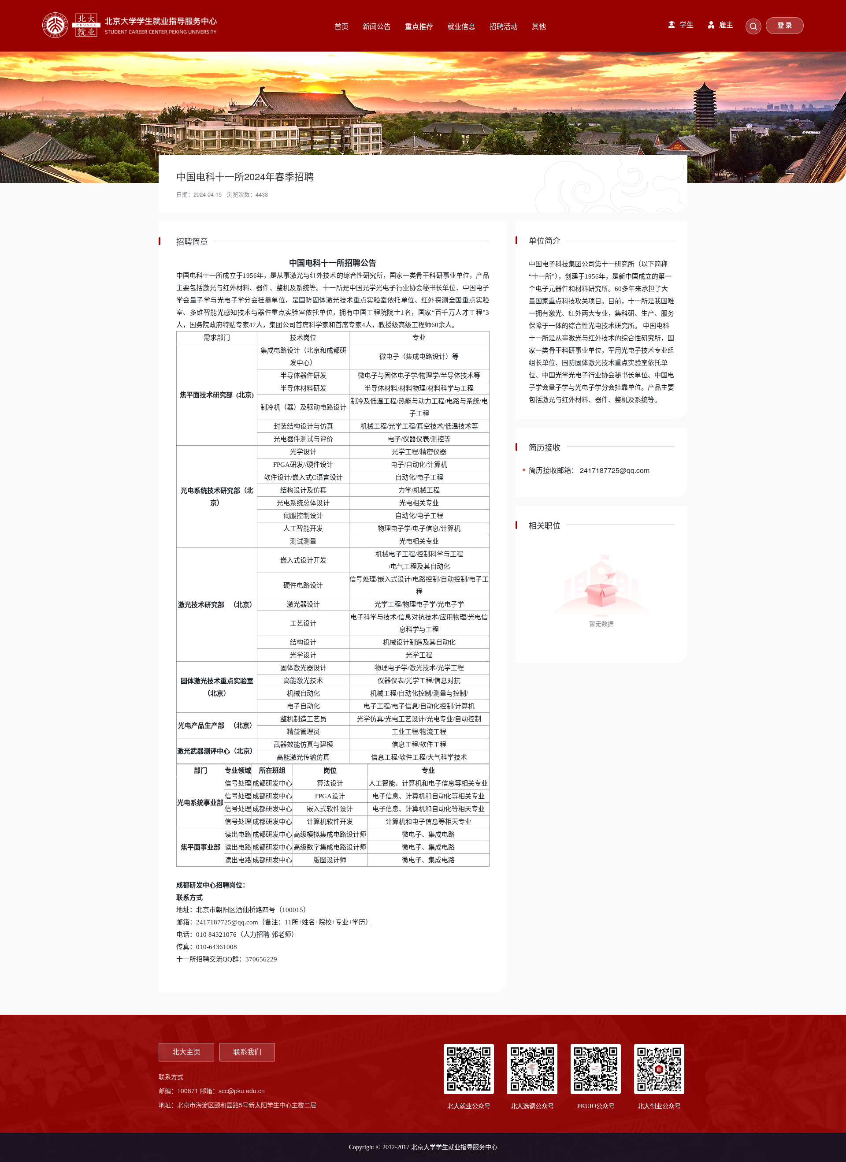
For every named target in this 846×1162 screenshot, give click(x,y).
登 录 (785, 25)
